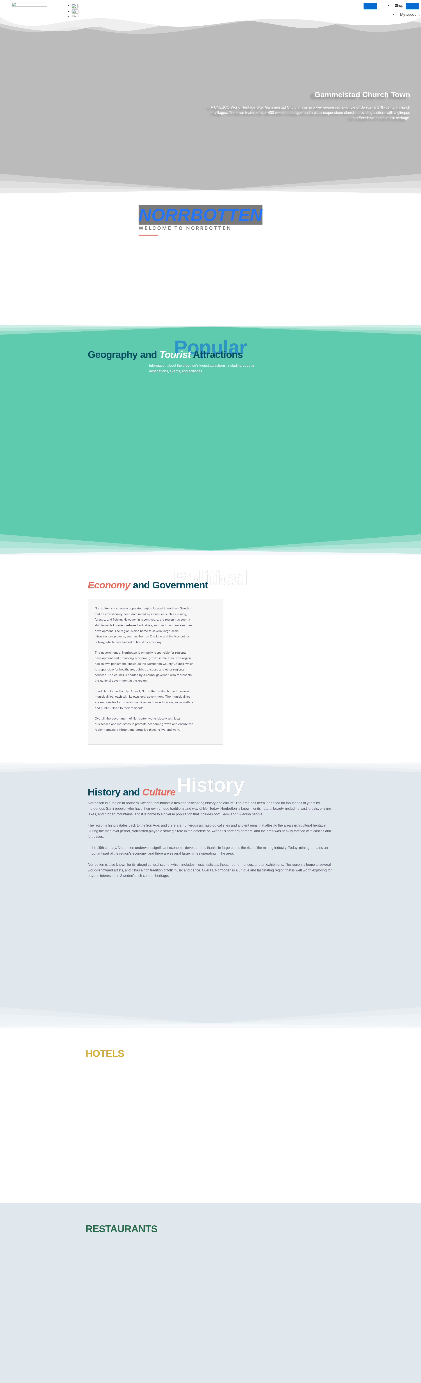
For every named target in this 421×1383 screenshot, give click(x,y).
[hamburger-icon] (370, 6)
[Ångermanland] (76, 5)
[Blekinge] (76, 11)
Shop (399, 5)
